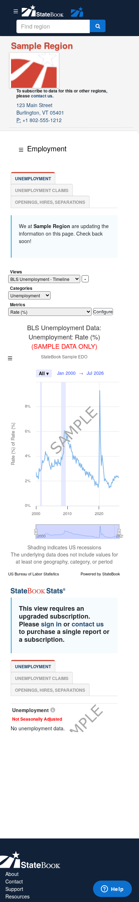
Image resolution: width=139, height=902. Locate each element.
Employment (47, 148)
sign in (51, 624)
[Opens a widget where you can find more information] (112, 889)
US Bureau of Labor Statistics (33, 573)
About (12, 873)
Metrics (17, 304)
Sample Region (42, 45)
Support (14, 888)
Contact (14, 881)
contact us (41, 95)
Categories (21, 288)
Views (16, 271)
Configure (103, 311)
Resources (17, 896)
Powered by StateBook (100, 573)
